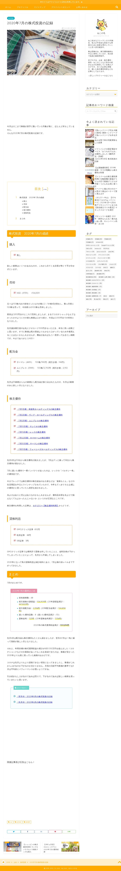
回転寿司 (98, 270)
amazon (99, 242)
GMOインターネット (92, 245)
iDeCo (89, 248)
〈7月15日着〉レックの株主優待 (31, 432)
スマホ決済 (90, 261)
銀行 (113, 299)
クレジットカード (104, 258)
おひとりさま (101, 251)
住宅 (105, 267)
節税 (111, 296)
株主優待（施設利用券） (94, 286)
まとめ (22, 218)
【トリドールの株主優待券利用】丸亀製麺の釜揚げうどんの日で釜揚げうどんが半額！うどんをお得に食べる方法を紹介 (101, 181)
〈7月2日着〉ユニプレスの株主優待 (33, 420)
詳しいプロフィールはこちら (101, 75)
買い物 (97, 299)
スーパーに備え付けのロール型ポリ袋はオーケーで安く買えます (106, 191)
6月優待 (89, 239)
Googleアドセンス (108, 245)
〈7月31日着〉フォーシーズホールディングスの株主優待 (42, 449)
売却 (25, 204)
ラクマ (98, 267)
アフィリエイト (103, 255)
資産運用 (27, 822)
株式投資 (10, 18)
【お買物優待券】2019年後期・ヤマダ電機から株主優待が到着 (106, 170)
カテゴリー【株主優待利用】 (46, 505)
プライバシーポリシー (60, 7)
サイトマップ (39, 7)
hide (45, 189)
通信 (105, 299)
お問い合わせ (82, 7)
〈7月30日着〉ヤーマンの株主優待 (32, 443)
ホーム (8, 7)
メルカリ (112, 264)
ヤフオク (89, 267)
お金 (10, 822)
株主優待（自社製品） (93, 289)
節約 (88, 299)
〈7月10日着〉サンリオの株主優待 (32, 426)
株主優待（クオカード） (94, 283)
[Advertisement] (41, 101)
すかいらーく (91, 255)
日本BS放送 (90, 274)
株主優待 (27, 210)
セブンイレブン (102, 261)
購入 (25, 201)
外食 (107, 270)
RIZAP (106, 248)
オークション (90, 258)
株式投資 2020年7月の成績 (32, 197)
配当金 (26, 207)
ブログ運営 (102, 264)
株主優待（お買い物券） (106, 277)
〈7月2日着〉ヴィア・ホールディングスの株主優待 (40, 415)
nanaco (98, 248)
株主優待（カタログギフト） (95, 280)
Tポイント (90, 251)
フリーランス (91, 264)
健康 (112, 267)
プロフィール (22, 7)
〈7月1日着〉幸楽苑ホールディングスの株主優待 (38, 409)
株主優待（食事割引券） (93, 296)
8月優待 (98, 239)
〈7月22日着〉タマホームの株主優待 (33, 438)
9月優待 (107, 239)
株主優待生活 (91, 277)
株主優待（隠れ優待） (93, 293)
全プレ (89, 270)
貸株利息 (27, 213)
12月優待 (89, 242)
